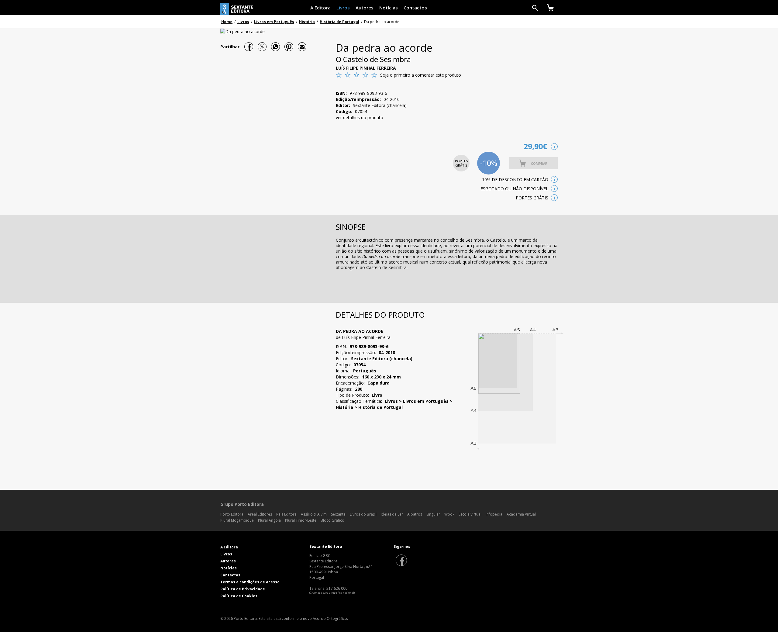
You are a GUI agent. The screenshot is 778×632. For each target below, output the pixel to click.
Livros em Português (274, 21)
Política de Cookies (238, 596)
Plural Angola (269, 520)
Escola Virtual (470, 514)
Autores (365, 8)
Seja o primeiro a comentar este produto (420, 75)
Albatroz (414, 514)
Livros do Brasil (363, 514)
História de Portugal (339, 21)
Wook (449, 514)
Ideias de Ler (392, 514)
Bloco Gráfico (332, 520)
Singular (433, 514)
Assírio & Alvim (314, 514)
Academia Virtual (521, 514)
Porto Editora (231, 514)
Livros (343, 8)
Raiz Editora (286, 514)
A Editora (320, 8)
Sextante (338, 514)
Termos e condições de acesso (250, 582)
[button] (533, 163)
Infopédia (494, 514)
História (307, 21)
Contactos (415, 8)
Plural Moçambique (237, 520)
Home (226, 21)
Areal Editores (260, 514)
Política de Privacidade (242, 589)
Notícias (388, 8)
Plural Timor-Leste (300, 520)
